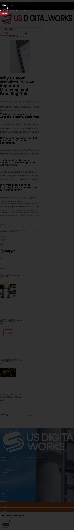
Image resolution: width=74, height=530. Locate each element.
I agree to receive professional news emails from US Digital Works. (13, 10)
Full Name (2, 5)
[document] (37, 265)
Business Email (3, 8)
